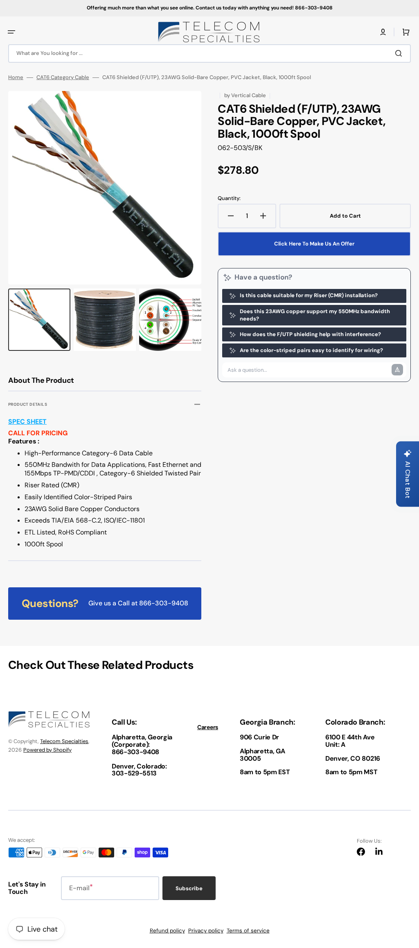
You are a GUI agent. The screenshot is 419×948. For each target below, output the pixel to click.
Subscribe (189, 888)
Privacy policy (205, 930)
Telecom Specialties (64, 741)
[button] (11, 32)
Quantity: (229, 198)
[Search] (400, 53)
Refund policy (167, 930)
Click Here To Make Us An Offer (314, 243)
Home (15, 77)
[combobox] (209, 53)
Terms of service (248, 930)
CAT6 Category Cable (62, 77)
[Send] (397, 369)
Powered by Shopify (47, 749)
